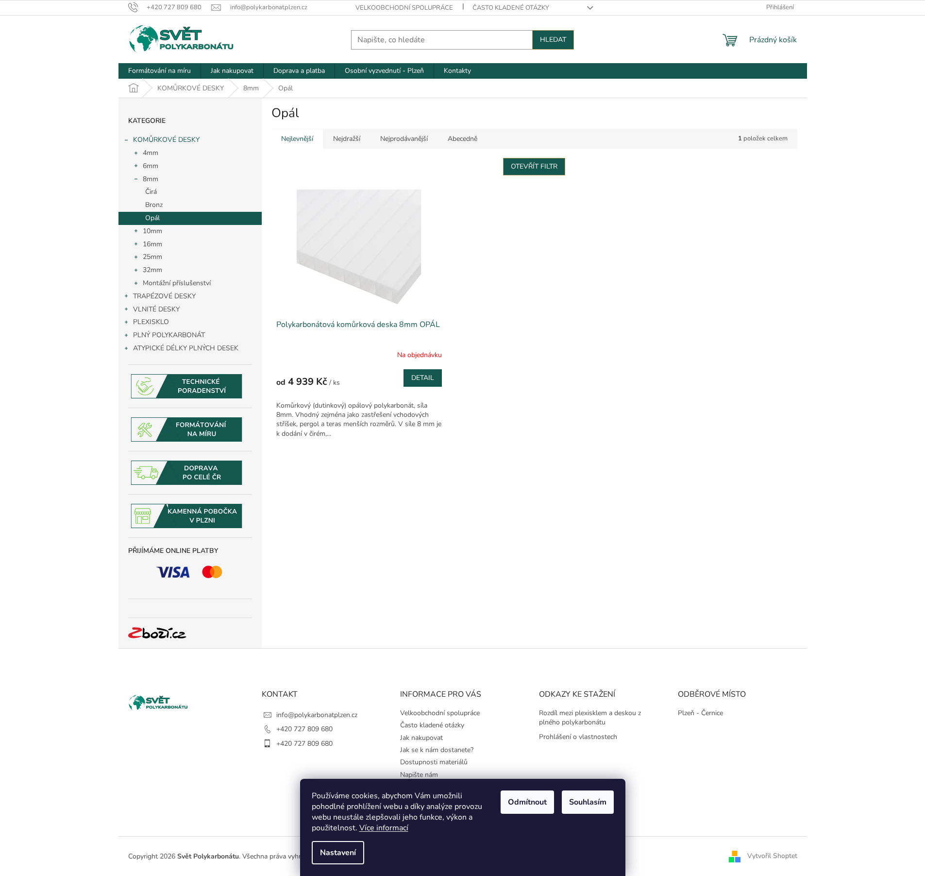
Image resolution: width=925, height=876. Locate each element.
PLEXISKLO (151, 321)
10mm (152, 231)
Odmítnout (527, 802)
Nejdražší (346, 138)
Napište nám (419, 774)
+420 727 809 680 (304, 729)
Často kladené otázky (510, 7)
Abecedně (462, 138)
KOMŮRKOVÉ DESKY (166, 139)
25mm (152, 256)
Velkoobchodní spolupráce (404, 7)
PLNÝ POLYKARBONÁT (169, 335)
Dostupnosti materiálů (434, 762)
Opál (152, 218)
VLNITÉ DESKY (156, 309)
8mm (150, 179)
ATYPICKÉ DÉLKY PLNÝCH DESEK (185, 348)
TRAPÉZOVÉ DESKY (164, 296)
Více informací (383, 828)
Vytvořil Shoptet (772, 855)
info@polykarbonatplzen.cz (316, 715)
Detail (422, 377)
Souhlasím (587, 802)
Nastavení (338, 852)
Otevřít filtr (534, 166)
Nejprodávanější (404, 138)
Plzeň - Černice (700, 713)
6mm (150, 166)
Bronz (154, 204)
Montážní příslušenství (177, 283)
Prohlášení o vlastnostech (578, 736)
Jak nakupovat (421, 737)
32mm (152, 270)
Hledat (553, 39)
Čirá (151, 191)
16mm (152, 244)
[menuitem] (159, 71)
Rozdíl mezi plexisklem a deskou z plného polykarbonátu (590, 717)
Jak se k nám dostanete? (436, 750)
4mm (150, 152)
